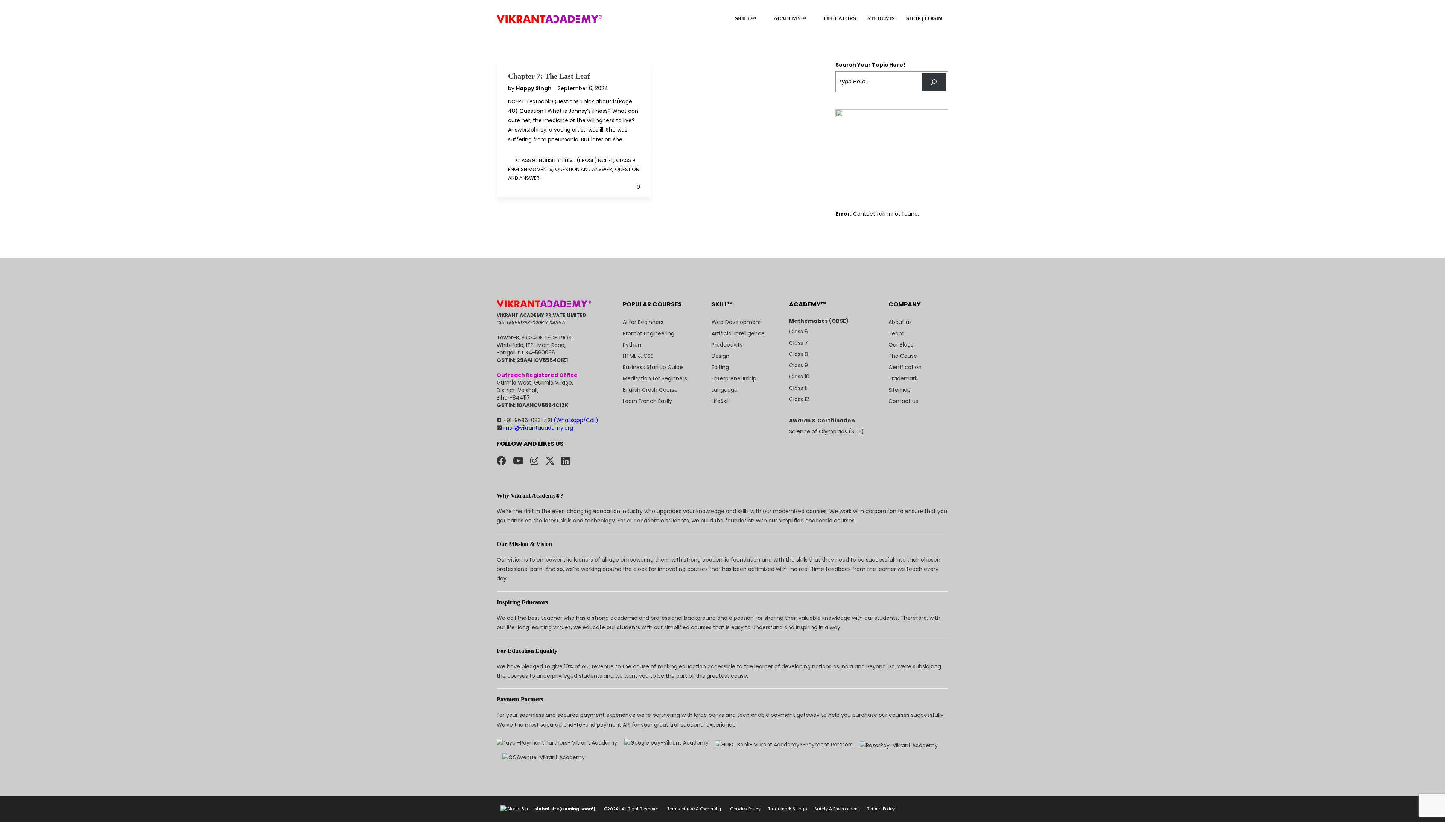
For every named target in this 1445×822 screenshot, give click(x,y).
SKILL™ (745, 18)
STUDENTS (881, 18)
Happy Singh (534, 88)
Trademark (902, 378)
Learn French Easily (647, 401)
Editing (720, 367)
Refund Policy (881, 809)
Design (720, 356)
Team (896, 333)
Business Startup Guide (653, 367)
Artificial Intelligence (738, 333)
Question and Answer (583, 169)
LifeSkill (721, 401)
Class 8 (798, 354)
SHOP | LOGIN (924, 18)
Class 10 (799, 376)
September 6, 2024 (583, 88)
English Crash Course (650, 390)
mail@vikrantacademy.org (537, 427)
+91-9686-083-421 (550, 420)
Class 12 (799, 399)
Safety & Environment (836, 809)
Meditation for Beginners (655, 378)
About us (900, 322)
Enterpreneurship (734, 378)
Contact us (903, 401)
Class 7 (798, 343)
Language (725, 390)
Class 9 (798, 365)
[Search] (934, 82)
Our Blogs (900, 344)
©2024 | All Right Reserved (632, 809)
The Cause (902, 356)
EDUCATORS (840, 18)
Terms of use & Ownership (694, 809)
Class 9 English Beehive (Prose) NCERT (564, 160)
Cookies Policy (745, 809)
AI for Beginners (643, 322)
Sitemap (899, 390)
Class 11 (798, 388)
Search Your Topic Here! (870, 64)
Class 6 (798, 331)
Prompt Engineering (648, 333)
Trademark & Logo (787, 809)
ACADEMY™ (790, 18)
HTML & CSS (638, 356)
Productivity (727, 344)
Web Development (736, 322)
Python (632, 344)
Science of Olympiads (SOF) (826, 431)
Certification (905, 367)
